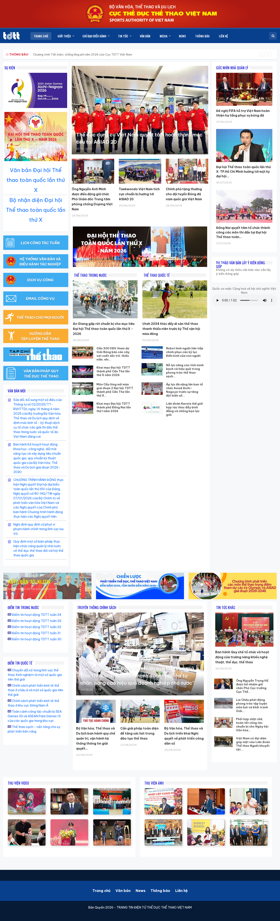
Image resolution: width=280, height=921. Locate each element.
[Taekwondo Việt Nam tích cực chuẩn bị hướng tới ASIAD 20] (140, 171)
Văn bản (123, 890)
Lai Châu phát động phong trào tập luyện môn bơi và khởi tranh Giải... (252, 705)
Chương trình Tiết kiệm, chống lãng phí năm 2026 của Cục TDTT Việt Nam (82, 54)
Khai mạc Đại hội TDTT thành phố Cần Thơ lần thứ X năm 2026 (113, 371)
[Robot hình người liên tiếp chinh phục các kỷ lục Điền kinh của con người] (152, 352)
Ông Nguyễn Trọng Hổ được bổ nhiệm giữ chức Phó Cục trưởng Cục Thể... (252, 686)
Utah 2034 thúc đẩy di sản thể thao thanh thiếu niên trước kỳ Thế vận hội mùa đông (171, 329)
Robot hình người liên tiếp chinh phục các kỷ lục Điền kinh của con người (184, 351)
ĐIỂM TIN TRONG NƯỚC (23, 607)
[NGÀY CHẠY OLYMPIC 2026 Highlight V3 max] (69, 822)
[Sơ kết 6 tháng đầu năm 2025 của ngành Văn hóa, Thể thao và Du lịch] (27, 790)
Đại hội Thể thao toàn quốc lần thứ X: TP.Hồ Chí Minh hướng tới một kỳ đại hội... (243, 171)
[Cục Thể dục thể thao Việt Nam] (11, 35)
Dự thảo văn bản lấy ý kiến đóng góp (240, 264)
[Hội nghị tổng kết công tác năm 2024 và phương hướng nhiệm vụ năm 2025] (112, 822)
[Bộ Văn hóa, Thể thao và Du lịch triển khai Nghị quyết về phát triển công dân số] (184, 711)
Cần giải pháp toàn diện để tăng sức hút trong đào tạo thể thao (139, 733)
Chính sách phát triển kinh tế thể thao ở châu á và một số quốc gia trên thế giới (35, 690)
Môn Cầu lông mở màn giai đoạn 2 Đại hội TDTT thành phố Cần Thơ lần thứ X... (114, 390)
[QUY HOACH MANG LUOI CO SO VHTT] (69, 790)
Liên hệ (181, 890)
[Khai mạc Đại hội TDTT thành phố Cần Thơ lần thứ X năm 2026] (82, 372)
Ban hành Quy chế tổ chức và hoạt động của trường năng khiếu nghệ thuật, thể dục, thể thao (242, 657)
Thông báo (160, 890)
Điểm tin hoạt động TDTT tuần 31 (36, 633)
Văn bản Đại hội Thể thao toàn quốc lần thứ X (36, 180)
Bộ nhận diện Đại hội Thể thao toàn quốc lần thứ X (35, 210)
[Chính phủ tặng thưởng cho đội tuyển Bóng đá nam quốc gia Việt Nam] (187, 171)
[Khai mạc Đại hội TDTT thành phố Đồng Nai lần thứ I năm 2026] (82, 408)
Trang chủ (101, 890)
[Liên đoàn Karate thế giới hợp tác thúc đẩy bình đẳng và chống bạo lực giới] (152, 408)
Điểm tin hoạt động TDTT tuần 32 (36, 627)
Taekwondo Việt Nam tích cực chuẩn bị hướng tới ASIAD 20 (139, 194)
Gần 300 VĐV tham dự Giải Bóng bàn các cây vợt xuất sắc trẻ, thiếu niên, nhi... (113, 353)
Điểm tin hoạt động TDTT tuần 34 (36, 615)
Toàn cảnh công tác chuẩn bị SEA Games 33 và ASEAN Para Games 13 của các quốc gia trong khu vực (35, 716)
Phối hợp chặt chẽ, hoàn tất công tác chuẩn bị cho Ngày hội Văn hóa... (252, 724)
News (140, 890)
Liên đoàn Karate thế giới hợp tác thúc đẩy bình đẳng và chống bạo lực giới (184, 409)
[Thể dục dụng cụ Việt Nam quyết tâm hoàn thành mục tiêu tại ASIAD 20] (140, 110)
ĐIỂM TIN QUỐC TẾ (20, 663)
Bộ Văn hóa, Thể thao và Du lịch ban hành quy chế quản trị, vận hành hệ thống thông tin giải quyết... (95, 738)
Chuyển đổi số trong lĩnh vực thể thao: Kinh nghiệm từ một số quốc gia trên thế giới (35, 674)
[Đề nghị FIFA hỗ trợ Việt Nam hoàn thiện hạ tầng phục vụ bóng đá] (244, 73)
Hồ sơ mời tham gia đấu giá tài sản (32, 54)
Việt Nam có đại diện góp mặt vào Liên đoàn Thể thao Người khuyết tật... (253, 743)
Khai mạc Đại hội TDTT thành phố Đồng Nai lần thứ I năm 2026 (113, 407)
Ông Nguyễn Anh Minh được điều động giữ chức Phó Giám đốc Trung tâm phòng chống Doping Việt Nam (92, 199)
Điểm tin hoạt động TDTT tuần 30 (36, 639)
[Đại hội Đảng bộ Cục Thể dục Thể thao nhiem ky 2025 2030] (112, 790)
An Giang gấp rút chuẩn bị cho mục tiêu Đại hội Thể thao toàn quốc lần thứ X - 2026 (104, 329)
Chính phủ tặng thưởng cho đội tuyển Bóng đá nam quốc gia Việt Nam (184, 194)
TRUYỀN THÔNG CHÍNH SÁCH (96, 607)
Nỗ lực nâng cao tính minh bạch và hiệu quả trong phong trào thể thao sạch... (185, 370)
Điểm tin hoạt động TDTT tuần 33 (36, 621)
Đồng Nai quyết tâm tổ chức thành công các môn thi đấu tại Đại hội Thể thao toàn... (243, 232)
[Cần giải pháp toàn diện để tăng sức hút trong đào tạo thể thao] (140, 711)
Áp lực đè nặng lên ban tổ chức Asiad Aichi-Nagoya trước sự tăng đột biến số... (184, 390)
